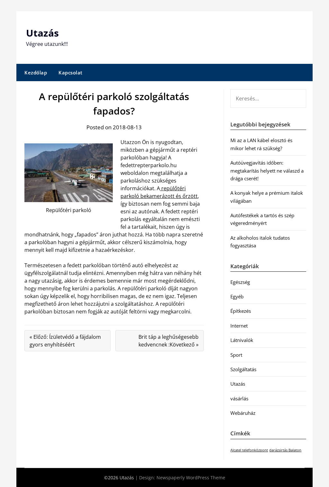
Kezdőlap (35, 72)
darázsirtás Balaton (285, 450)
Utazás (42, 32)
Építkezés (240, 311)
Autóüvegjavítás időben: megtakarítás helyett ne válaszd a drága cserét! (267, 170)
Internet (239, 325)
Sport (236, 355)
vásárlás (239, 398)
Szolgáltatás (243, 369)
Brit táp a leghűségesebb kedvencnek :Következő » (168, 340)
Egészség (240, 282)
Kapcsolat (70, 72)
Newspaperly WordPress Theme (190, 477)
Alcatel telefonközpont (249, 450)
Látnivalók (241, 340)
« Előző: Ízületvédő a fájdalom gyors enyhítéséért (65, 340)
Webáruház (242, 413)
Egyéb (237, 296)
